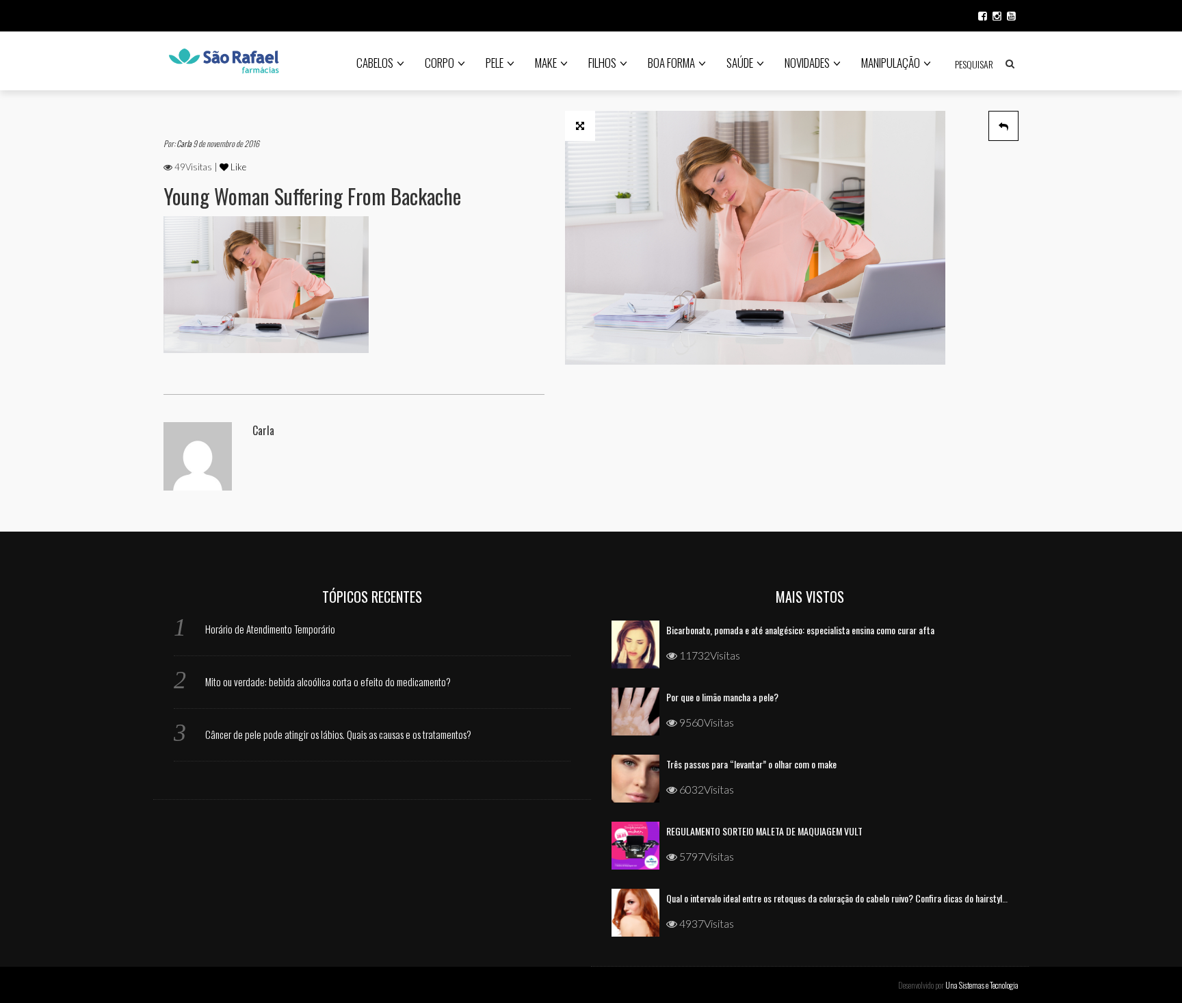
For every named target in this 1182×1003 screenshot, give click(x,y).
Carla (184, 143)
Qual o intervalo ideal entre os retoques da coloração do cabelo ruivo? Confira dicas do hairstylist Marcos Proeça (866, 898)
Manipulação (890, 62)
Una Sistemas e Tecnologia (982, 985)
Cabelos (374, 62)
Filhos (602, 62)
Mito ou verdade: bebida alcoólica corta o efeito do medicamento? (328, 681)
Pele (494, 62)
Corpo (439, 62)
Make (546, 62)
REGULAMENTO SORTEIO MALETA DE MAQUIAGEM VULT (764, 831)
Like (237, 166)
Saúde (739, 62)
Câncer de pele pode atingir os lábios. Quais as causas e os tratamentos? (338, 734)
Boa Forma (671, 62)
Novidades (807, 62)
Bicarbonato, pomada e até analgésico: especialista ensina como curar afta (800, 630)
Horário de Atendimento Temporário (270, 628)
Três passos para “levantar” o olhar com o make (751, 764)
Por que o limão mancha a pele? (722, 697)
